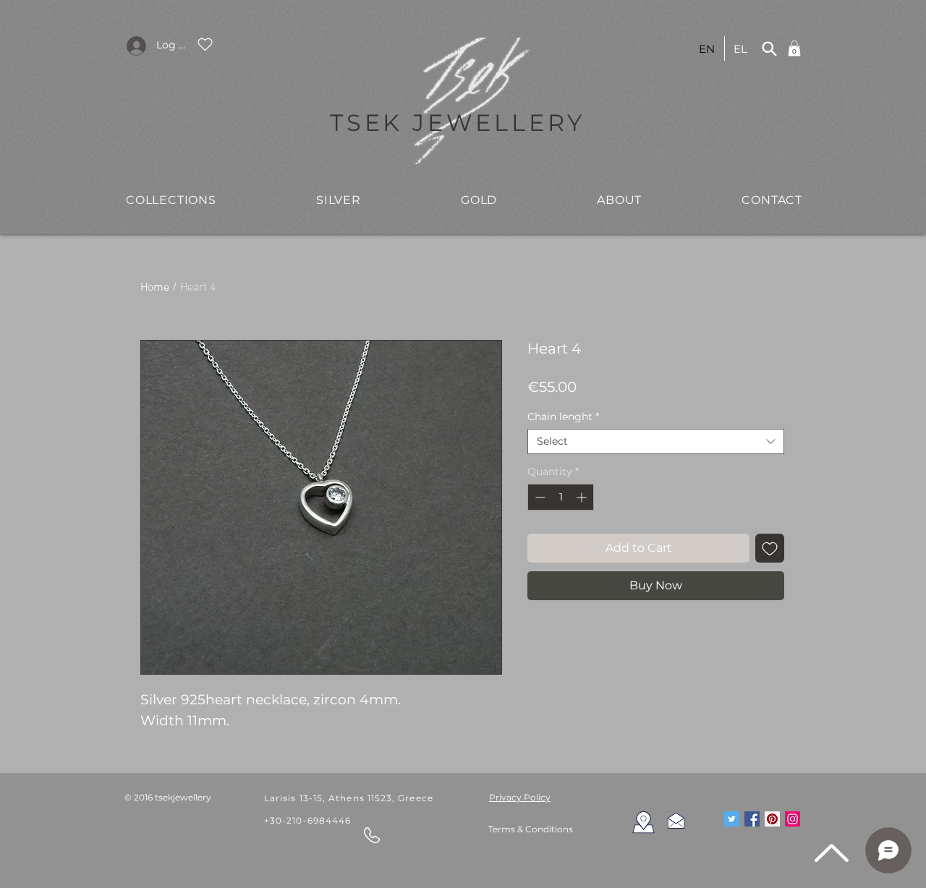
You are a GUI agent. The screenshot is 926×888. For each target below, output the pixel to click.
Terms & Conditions (530, 829)
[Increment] (583, 497)
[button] (171, 199)
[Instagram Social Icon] (792, 819)
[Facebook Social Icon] (752, 819)
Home (154, 288)
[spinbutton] (561, 497)
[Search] (769, 48)
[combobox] (655, 441)
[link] (794, 48)
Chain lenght (563, 417)
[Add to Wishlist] (769, 548)
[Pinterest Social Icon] (772, 819)
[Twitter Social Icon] (731, 819)
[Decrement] (539, 497)
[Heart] (204, 44)
